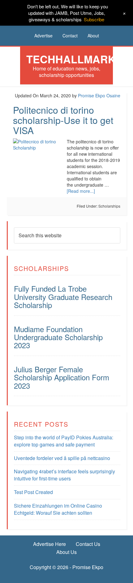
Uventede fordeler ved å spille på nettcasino (62, 458)
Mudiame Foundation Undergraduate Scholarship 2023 (58, 337)
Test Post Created (33, 492)
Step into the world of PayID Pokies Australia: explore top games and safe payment (63, 441)
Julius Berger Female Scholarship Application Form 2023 (61, 377)
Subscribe (94, 19)
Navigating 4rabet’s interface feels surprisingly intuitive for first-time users (64, 475)
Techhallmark (71, 59)
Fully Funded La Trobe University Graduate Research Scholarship (63, 296)
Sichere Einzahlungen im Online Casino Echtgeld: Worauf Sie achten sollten (58, 509)
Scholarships (109, 206)
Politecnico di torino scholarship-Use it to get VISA (63, 120)
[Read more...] (81, 191)
